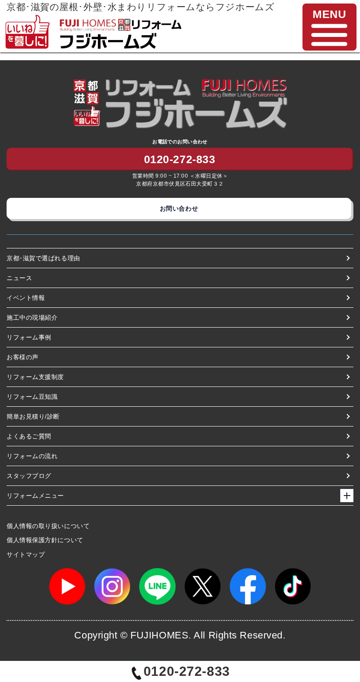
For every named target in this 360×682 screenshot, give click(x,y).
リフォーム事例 (29, 337)
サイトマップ (26, 554)
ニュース (19, 277)
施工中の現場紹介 (32, 317)
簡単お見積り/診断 (33, 416)
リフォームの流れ (32, 456)
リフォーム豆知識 (32, 396)
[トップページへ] (120, 21)
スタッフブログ (29, 475)
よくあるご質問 (29, 436)
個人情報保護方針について (45, 539)
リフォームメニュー (35, 495)
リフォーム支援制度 (35, 376)
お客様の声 (23, 357)
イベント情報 (26, 297)
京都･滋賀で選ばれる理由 (43, 258)
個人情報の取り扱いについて (48, 525)
